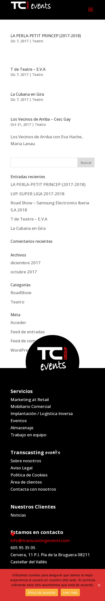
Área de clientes (26, 482)
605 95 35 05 (22, 547)
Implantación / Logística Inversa (41, 413)
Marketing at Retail (29, 399)
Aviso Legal (21, 468)
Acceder (18, 322)
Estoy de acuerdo (42, 592)
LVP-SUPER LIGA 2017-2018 (37, 193)
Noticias (18, 515)
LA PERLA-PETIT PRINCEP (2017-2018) (45, 35)
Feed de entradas (27, 332)
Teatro (37, 41)
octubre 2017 (23, 272)
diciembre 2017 (25, 263)
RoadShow (21, 292)
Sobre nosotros (25, 460)
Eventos (18, 420)
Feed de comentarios (31, 341)
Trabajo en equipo (28, 435)
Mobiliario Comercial (30, 406)
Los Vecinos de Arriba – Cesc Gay (40, 119)
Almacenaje (21, 427)
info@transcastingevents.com (40, 540)
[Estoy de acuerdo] (98, 585)
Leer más (70, 592)
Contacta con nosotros (33, 489)
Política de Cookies (28, 475)
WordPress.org (25, 350)
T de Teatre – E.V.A (27, 69)
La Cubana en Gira (27, 94)
